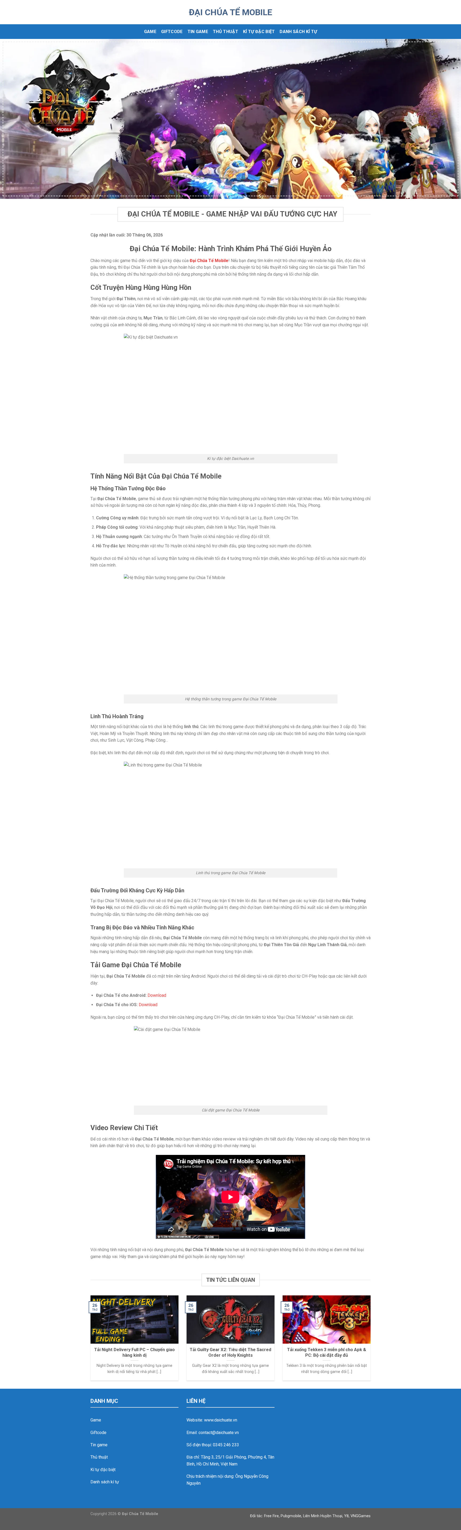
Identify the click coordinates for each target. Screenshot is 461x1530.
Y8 (346, 1516)
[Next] (445, 119)
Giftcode (172, 31)
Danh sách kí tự (298, 31)
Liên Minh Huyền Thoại (322, 1516)
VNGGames (361, 1516)
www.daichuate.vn (220, 1420)
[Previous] (16, 119)
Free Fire (271, 1516)
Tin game (198, 31)
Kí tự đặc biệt (259, 31)
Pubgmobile (291, 1516)
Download (157, 995)
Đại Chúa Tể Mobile (230, 12)
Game (150, 31)
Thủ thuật (225, 31)
